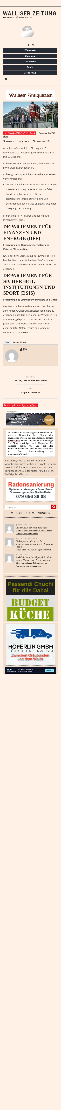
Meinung (30, 56)
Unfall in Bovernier (30, 391)
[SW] (11, 355)
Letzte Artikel (19, 342)
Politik (30, 67)
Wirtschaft (30, 50)
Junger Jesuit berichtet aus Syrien (34, 531)
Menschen (30, 72)
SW (6, 136)
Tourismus (30, 61)
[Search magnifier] (53, 507)
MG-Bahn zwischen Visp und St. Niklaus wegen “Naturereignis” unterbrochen (34, 561)
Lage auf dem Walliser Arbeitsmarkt (30, 379)
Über (7, 342)
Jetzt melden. (30, 405)
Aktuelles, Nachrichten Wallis (19, 133)
